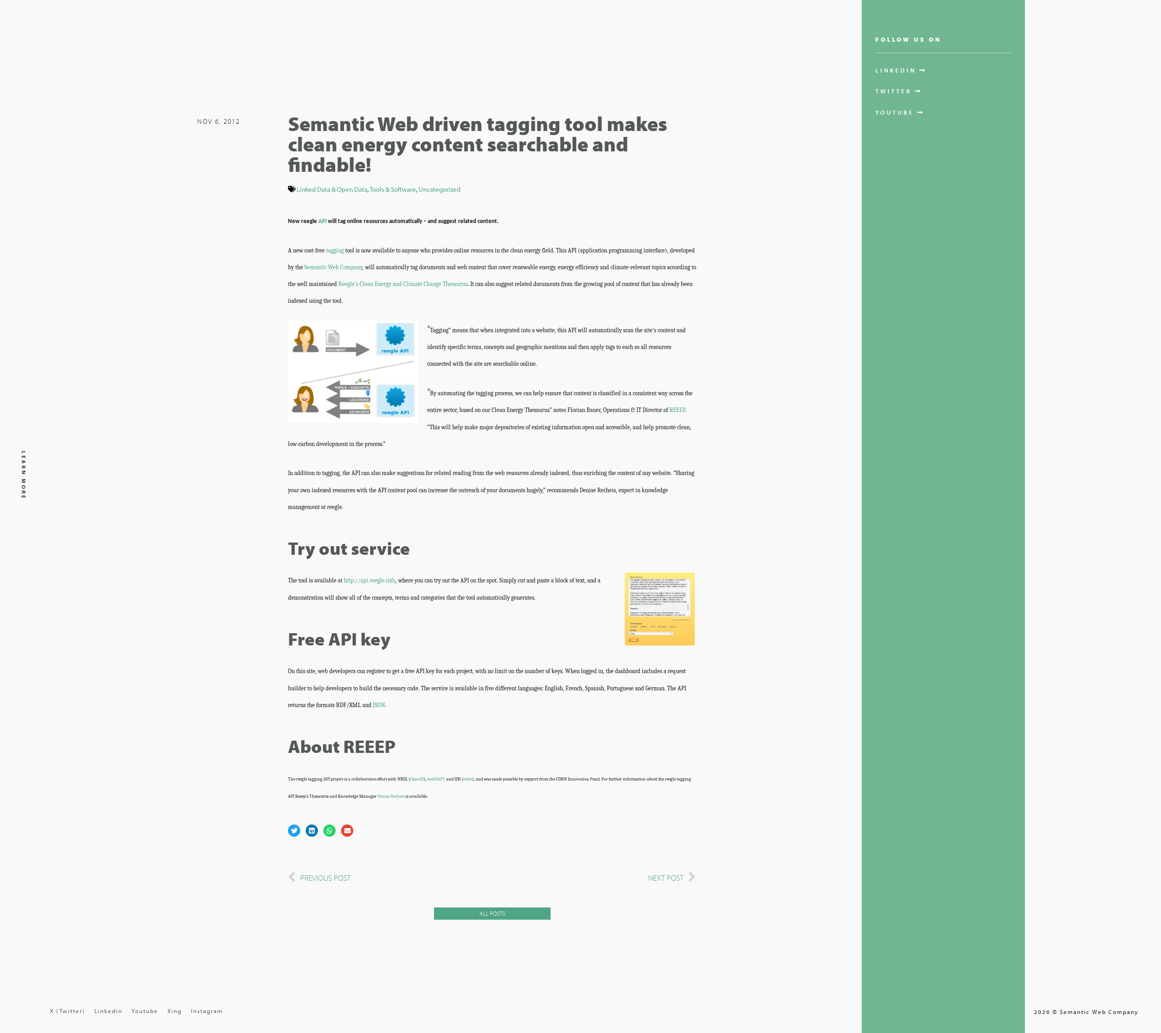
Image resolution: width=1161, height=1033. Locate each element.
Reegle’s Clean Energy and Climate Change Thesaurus (403, 284)
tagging (335, 250)
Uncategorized (439, 189)
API (322, 221)
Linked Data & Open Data (332, 189)
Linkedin (108, 1010)
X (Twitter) (67, 1010)
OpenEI (417, 779)
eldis (467, 779)
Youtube (145, 1010)
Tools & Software (393, 189)
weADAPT (436, 779)
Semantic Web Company (333, 267)
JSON (379, 705)
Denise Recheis (391, 796)
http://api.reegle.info (369, 580)
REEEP (677, 410)
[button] (294, 830)
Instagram (207, 1010)
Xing (174, 1010)
